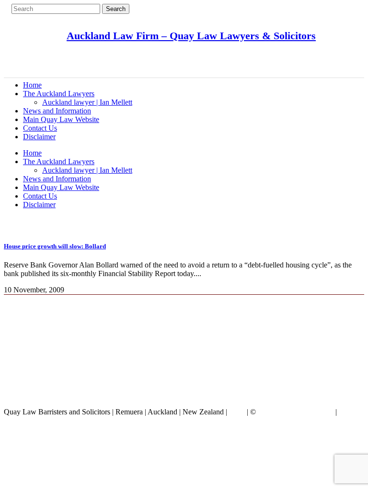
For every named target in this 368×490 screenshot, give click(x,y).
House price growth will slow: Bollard (55, 246)
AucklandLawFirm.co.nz (295, 412)
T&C (237, 412)
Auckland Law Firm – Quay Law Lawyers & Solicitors (191, 36)
